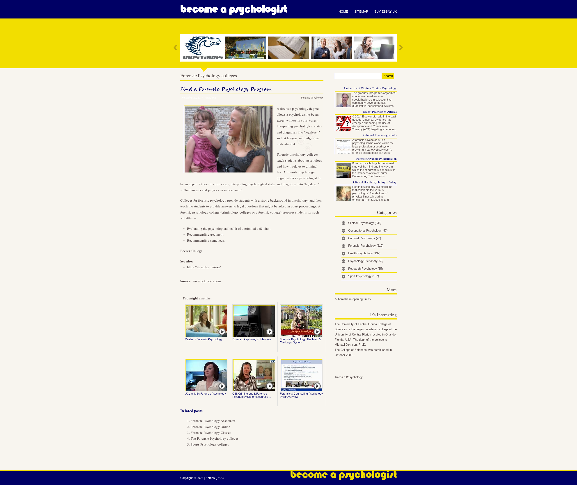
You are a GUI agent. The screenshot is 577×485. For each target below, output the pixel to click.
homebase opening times (354, 299)
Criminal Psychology (364, 238)
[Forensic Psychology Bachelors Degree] (204, 48)
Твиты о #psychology (349, 377)
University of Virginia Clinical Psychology (370, 88)
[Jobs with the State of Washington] (375, 48)
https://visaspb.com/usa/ (204, 267)
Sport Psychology (363, 276)
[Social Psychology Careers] (332, 48)
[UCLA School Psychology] (246, 48)
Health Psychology (364, 253)
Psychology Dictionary (365, 261)
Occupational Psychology (367, 230)
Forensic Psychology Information (376, 158)
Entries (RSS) (215, 478)
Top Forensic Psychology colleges (214, 438)
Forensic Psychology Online (210, 426)
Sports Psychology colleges (210, 444)
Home (343, 11)
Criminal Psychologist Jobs (380, 135)
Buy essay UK (385, 11)
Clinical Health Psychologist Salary (375, 182)
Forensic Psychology (312, 97)
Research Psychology (365, 268)
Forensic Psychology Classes (211, 432)
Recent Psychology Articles (380, 112)
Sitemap (361, 11)
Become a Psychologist (233, 9)
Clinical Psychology (364, 223)
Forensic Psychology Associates (213, 420)
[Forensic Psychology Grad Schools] (289, 48)
